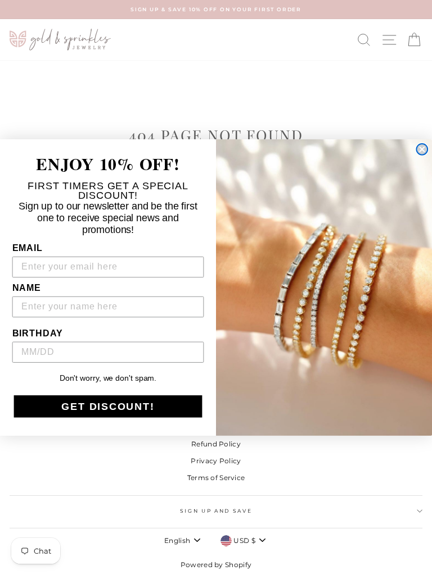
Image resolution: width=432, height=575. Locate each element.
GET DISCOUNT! (107, 406)
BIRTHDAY (38, 333)
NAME (26, 288)
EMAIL (27, 248)
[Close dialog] (422, 149)
